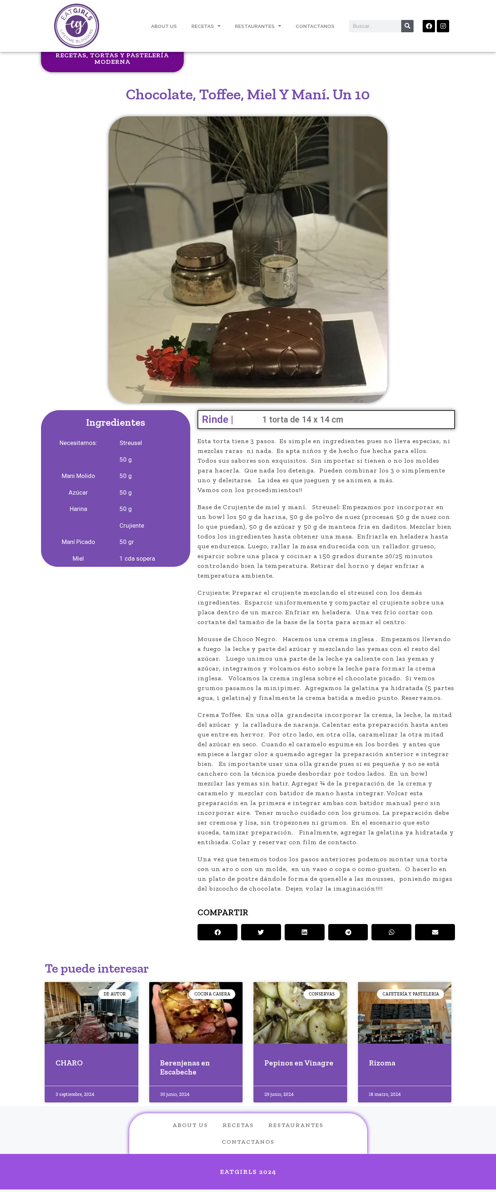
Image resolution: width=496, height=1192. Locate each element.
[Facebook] (429, 26)
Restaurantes (255, 26)
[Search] (407, 26)
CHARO (69, 1062)
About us (190, 1125)
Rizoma (382, 1062)
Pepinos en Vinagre (298, 1062)
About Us (164, 26)
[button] (217, 932)
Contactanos (315, 26)
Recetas (202, 26)
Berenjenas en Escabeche (185, 1067)
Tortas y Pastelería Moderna (129, 58)
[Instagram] (443, 26)
